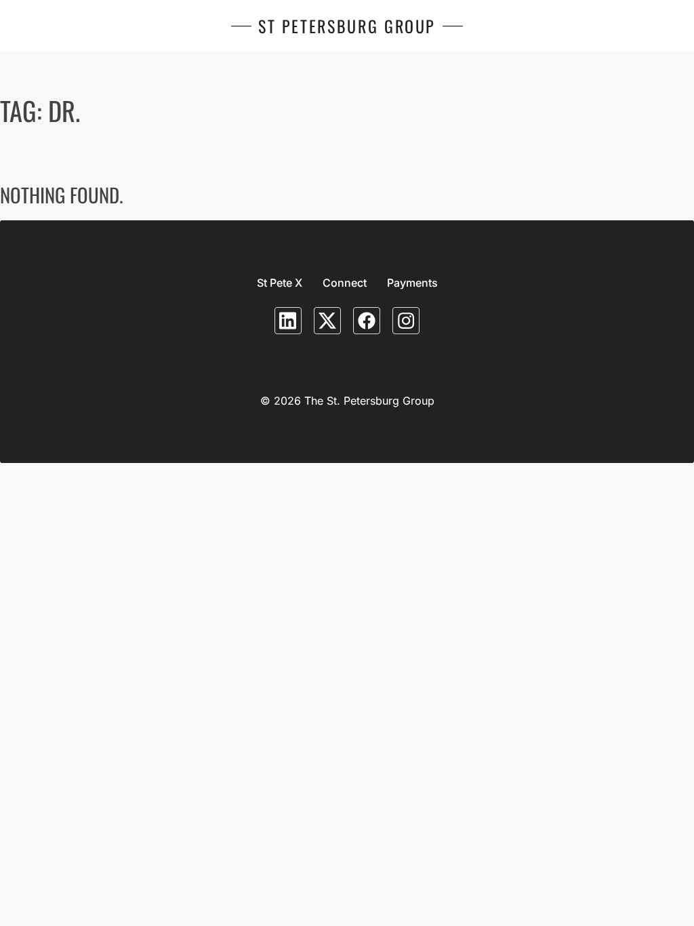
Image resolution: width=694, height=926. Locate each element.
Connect (345, 282)
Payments (412, 282)
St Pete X (279, 282)
